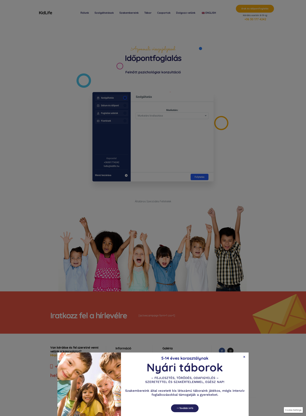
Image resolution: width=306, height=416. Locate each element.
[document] (153, 208)
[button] (293, 410)
